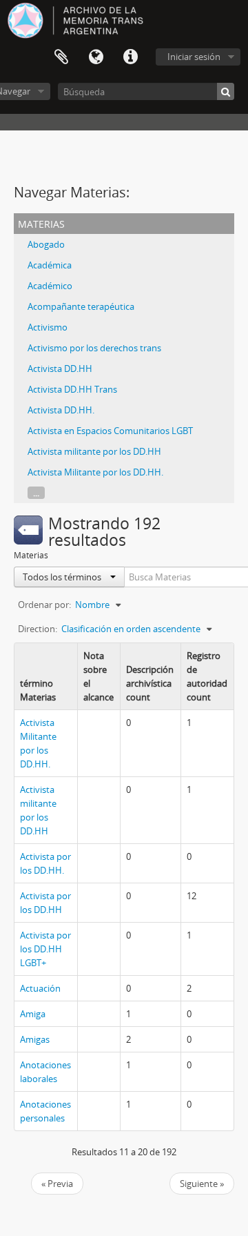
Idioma (96, 57)
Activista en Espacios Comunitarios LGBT (110, 430)
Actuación (40, 988)
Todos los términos (63, 577)
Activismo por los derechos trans (94, 348)
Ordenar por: (44, 604)
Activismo (48, 327)
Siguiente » (202, 1183)
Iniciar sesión (193, 56)
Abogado (46, 244)
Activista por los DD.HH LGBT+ (45, 949)
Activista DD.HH (60, 368)
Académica (50, 265)
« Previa (57, 1183)
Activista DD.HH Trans (72, 389)
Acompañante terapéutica (81, 306)
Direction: (37, 628)
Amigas (35, 1039)
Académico (50, 285)
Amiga (32, 1014)
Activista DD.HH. (61, 410)
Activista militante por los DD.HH (94, 451)
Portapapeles (61, 57)
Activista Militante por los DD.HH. (95, 472)
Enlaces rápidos (130, 57)
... (36, 493)
